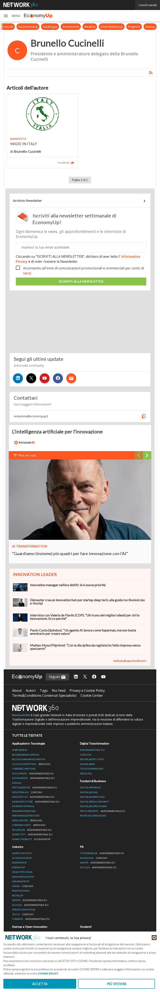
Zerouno (86, 773)
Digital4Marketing (92, 796)
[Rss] (150, 72)
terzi (27, 273)
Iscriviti (81, 281)
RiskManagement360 (25, 815)
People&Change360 (93, 815)
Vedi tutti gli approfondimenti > (130, 660)
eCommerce (33, 778)
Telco (22, 914)
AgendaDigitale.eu (92, 749)
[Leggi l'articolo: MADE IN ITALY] (42, 131)
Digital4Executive (92, 759)
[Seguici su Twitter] (31, 378)
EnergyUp (18, 867)
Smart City (32, 834)
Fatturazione (34, 787)
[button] (12, 16)
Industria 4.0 (27, 792)
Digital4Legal (89, 792)
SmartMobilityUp (111, 27)
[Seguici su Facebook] (58, 378)
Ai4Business (19, 749)
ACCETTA (40, 984)
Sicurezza (32, 829)
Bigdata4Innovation (25, 754)
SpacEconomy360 (23, 909)
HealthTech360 (22, 871)
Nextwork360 (21, 715)
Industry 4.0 (33, 796)
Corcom (85, 754)
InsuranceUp (70, 27)
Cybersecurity (28, 825)
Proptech (134, 27)
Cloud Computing (31, 764)
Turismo (31, 918)
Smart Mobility (31, 839)
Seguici (55, 676)
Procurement (102, 811)
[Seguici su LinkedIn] (18, 378)
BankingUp (50, 27)
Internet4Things (23, 806)
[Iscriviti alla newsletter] (71, 378)
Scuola (30, 904)
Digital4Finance (90, 787)
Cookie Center (92, 695)
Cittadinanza (102, 853)
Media (22, 886)
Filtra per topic (27, 455)
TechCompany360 (91, 768)
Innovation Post (23, 876)
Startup (150, 27)
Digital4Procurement (94, 801)
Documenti (33, 773)
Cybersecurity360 (23, 768)
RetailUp (89, 27)
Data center (27, 820)
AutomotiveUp (28, 27)
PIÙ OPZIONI (116, 984)
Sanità (29, 900)
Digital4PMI (87, 764)
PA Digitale (93, 857)
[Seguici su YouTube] (45, 378)
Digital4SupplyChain (93, 806)
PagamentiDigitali (24, 811)
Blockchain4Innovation (28, 759)
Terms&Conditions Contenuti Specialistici (44, 695)
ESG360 (16, 782)
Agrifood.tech (22, 853)
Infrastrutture (36, 801)
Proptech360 (20, 890)
